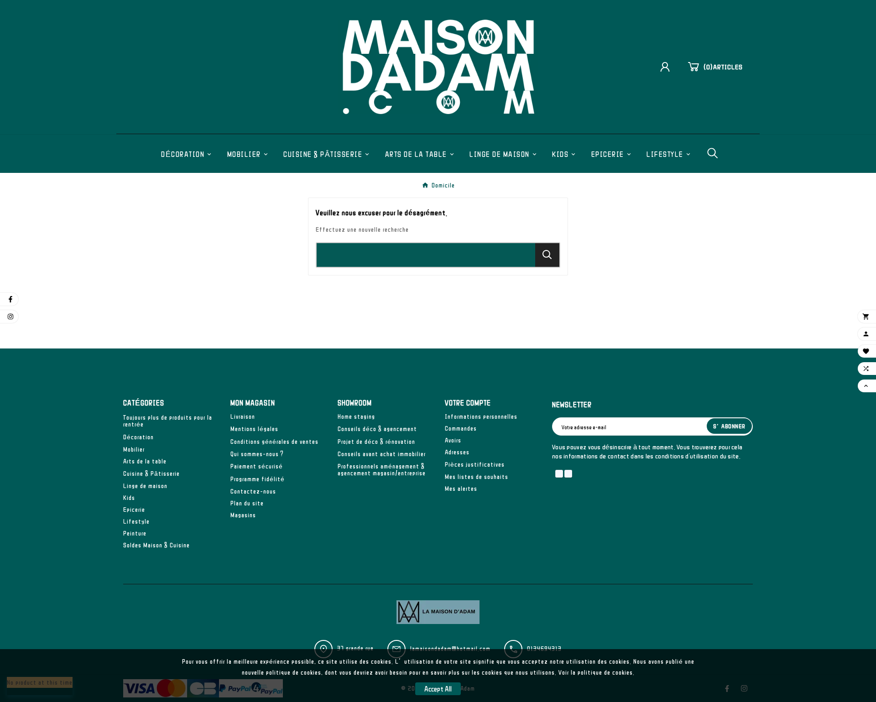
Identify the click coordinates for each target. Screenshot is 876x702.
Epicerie (134, 509)
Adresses (457, 452)
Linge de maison (145, 486)
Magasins (243, 515)
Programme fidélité (257, 479)
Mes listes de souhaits (476, 476)
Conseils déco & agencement (377, 429)
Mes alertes (461, 488)
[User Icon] (668, 67)
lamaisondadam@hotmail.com (450, 648)
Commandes (461, 428)
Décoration (138, 437)
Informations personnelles (481, 416)
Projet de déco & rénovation (376, 441)
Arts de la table (145, 461)
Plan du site (247, 503)
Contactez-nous (253, 491)
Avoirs (453, 440)
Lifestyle (136, 521)
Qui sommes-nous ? (257, 454)
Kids (129, 497)
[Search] (547, 255)
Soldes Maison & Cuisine (156, 545)
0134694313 (544, 648)
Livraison (242, 416)
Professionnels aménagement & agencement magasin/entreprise (382, 469)
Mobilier (134, 449)
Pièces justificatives (475, 464)
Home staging (356, 416)
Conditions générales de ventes (274, 441)
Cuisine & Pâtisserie (151, 473)
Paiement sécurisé (256, 466)
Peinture (134, 533)
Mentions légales (254, 429)
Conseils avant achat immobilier (382, 454)
